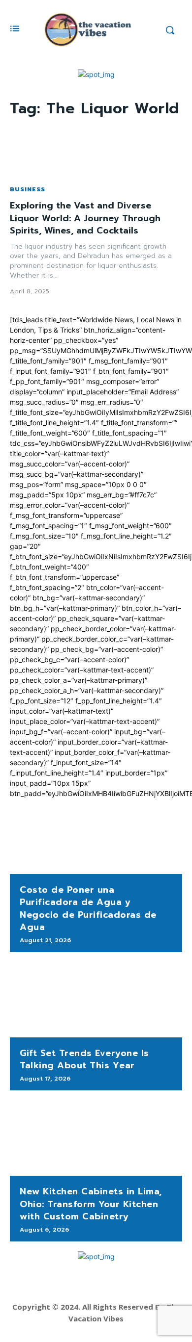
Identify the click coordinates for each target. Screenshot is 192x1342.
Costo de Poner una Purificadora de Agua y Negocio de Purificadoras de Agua (88, 908)
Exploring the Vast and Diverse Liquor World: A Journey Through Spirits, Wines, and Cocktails (85, 218)
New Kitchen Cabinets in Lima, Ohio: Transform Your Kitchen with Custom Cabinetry (91, 1204)
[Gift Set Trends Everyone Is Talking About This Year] (96, 999)
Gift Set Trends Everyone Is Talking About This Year (84, 1059)
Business (27, 189)
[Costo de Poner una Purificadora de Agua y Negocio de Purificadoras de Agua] (96, 836)
